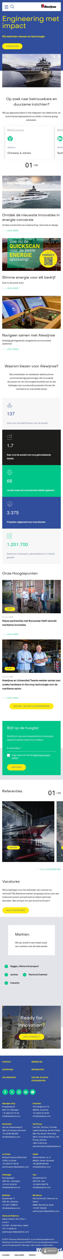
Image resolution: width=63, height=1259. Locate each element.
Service (52, 1251)
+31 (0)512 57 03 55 (41, 1113)
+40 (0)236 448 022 (40, 1163)
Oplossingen (9, 1077)
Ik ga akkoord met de (31, 756)
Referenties (38, 1069)
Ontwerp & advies (29, 143)
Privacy (32, 1255)
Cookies (6, 1255)
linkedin (26, 1092)
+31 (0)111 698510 (10, 1205)
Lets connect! (31, 1037)
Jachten (14, 974)
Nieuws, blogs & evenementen (31, 706)
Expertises (7, 1069)
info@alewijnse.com (11, 1116)
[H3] (28, 831)
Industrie (14, 982)
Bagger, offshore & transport (24, 966)
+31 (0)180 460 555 (10, 1133)
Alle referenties (50, 869)
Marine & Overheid (38, 974)
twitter (12, 1092)
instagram (19, 1092)
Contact (6, 1061)
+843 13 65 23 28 (40, 1143)
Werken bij (37, 1061)
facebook (5, 1092)
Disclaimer (19, 1255)
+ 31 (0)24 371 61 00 (10, 1113)
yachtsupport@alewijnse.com (15, 1167)
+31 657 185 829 (39, 1208)
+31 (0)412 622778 (40, 1184)
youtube (33, 1092)
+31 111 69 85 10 (9, 1228)
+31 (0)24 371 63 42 (10, 1163)
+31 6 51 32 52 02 (9, 1184)
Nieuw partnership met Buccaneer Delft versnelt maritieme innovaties (31, 609)
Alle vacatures (15, 910)
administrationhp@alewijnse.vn (47, 1146)
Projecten (12, 46)
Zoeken (12, 7)
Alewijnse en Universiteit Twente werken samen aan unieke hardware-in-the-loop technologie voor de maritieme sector (31, 671)
